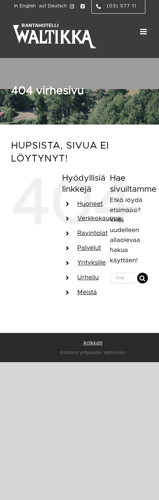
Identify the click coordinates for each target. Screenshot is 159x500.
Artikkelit (92, 343)
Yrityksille (91, 262)
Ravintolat (92, 233)
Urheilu (88, 277)
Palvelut (89, 248)
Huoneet (90, 204)
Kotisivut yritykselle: (81, 352)
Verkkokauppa (99, 218)
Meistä (87, 292)
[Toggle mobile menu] (144, 31)
